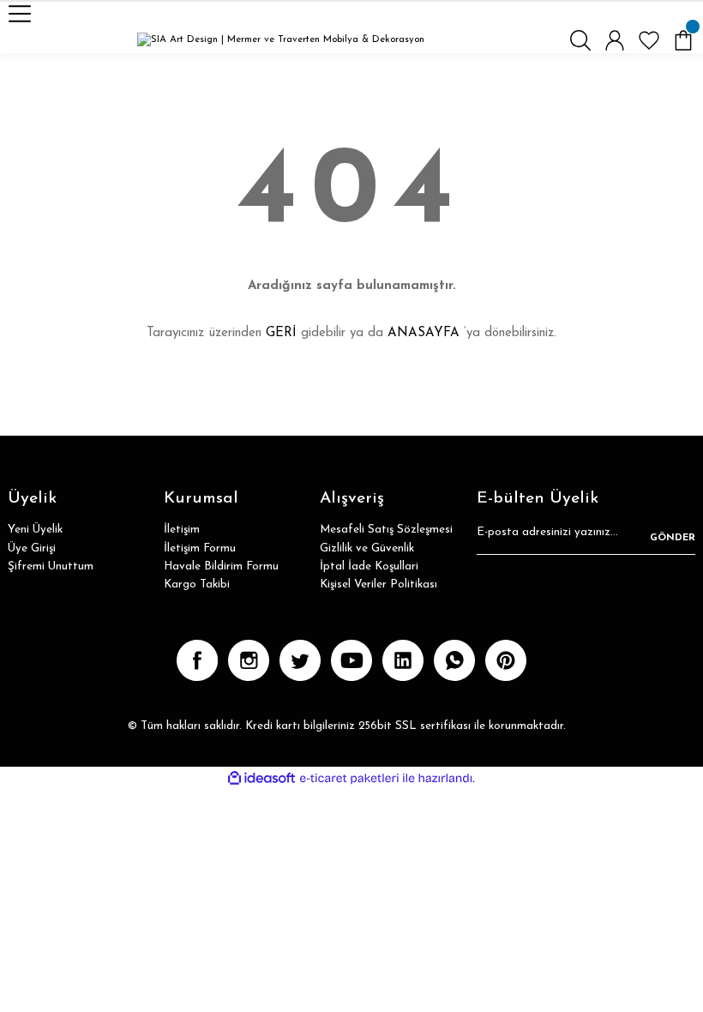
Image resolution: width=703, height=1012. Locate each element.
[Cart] (683, 40)
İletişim (182, 529)
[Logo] (280, 40)
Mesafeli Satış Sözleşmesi (386, 529)
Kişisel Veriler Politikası (378, 584)
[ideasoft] (261, 778)
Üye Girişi (32, 548)
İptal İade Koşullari (369, 566)
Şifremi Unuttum (50, 566)
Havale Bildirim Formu (221, 566)
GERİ (281, 333)
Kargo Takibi (197, 584)
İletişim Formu (200, 548)
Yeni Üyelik (35, 529)
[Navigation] (20, 14)
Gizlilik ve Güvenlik (367, 548)
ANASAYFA (424, 333)
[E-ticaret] (349, 778)
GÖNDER (672, 538)
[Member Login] (615, 40)
